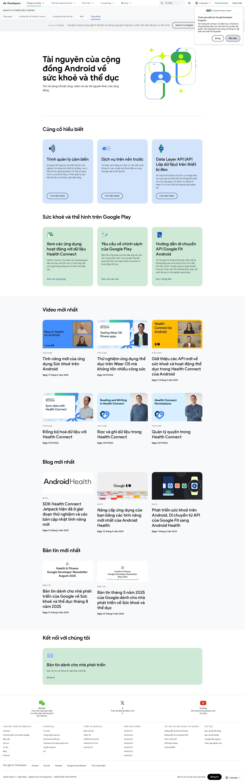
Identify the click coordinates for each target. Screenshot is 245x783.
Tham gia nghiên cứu (213, 743)
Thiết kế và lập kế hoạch (61, 3)
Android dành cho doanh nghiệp (16, 735)
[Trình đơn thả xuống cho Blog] (131, 3)
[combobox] (172, 3)
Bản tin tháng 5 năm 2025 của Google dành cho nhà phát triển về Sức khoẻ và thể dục (121, 600)
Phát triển (86, 3)
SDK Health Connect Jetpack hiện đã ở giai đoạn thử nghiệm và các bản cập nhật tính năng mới (65, 514)
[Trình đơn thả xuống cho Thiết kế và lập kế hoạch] (75, 3)
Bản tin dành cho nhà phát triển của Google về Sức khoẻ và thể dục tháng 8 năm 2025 (67, 599)
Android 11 (128, 755)
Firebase (58, 766)
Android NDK (169, 747)
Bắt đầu (233, 38)
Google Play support (213, 739)
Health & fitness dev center (19, 10)
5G (44, 751)
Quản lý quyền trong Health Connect (171, 434)
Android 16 (128, 735)
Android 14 (128, 743)
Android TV (88, 747)
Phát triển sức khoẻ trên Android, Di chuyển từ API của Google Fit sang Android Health (176, 518)
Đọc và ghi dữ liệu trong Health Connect (119, 434)
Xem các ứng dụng (56, 279)
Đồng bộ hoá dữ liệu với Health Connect (64, 434)
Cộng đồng (95, 16)
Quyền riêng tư (49, 747)
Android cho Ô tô (91, 743)
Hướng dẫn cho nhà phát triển (176, 735)
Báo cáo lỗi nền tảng (213, 731)
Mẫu (82, 16)
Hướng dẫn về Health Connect (32, 16)
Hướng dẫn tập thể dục (63, 16)
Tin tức (5, 747)
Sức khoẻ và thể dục (51, 739)
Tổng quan (7, 16)
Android (6, 731)
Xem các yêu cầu (110, 279)
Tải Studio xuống (171, 743)
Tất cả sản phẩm (98, 766)
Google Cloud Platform (76, 766)
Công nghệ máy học (51, 735)
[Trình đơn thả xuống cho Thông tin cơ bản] (44, 3)
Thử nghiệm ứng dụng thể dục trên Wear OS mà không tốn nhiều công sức (121, 363)
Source (6, 743)
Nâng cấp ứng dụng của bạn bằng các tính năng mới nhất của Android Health (119, 518)
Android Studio (221, 3)
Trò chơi (46, 731)
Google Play (106, 3)
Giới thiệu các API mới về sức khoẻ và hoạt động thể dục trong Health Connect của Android (177, 366)
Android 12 (128, 751)
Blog (126, 3)
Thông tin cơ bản (34, 3)
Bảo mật (6, 739)
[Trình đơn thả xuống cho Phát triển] (94, 3)
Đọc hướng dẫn (164, 279)
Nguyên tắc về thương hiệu (40, 777)
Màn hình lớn (89, 731)
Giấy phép (22, 777)
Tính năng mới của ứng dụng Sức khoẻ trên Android (64, 363)
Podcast (6, 755)
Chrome (47, 766)
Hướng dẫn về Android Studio (176, 731)
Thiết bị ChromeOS (91, 739)
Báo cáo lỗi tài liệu (212, 735)
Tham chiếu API (170, 739)
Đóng (218, 38)
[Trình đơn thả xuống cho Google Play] (114, 3)
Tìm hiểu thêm (57, 196)
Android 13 (128, 747)
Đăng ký (51, 677)
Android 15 (128, 739)
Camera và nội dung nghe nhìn (55, 743)
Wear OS (87, 735)
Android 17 (128, 731)
